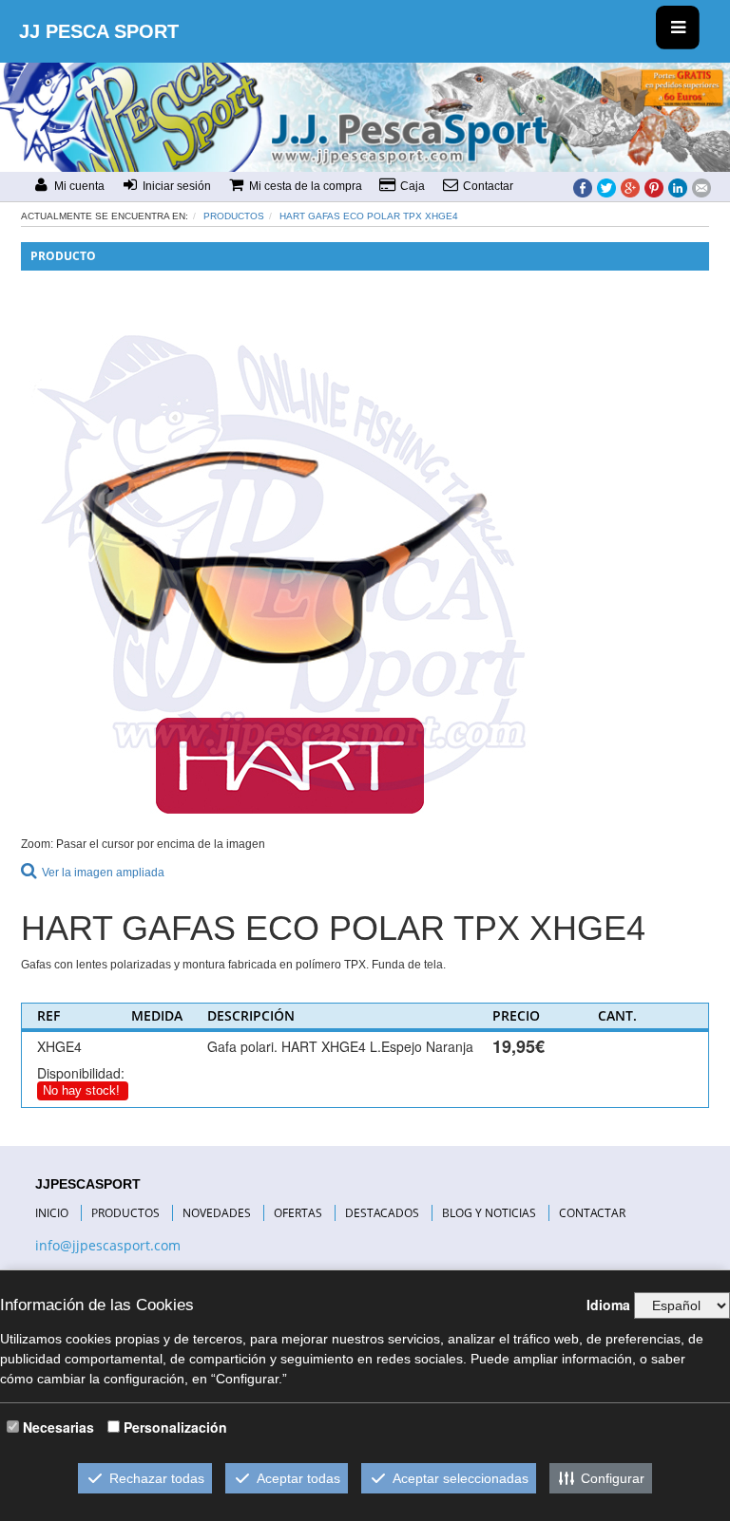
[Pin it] (653, 187)
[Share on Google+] (630, 187)
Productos (233, 216)
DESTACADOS (382, 1213)
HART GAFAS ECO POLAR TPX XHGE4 (368, 216)
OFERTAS (298, 1213)
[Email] (701, 187)
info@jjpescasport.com (108, 1245)
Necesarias (58, 1427)
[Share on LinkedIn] (677, 187)
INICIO (51, 1213)
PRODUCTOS (125, 1213)
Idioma (608, 1304)
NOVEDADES (216, 1213)
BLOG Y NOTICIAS (489, 1213)
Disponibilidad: (81, 1072)
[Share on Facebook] (582, 187)
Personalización (175, 1427)
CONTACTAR (592, 1213)
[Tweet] (606, 187)
